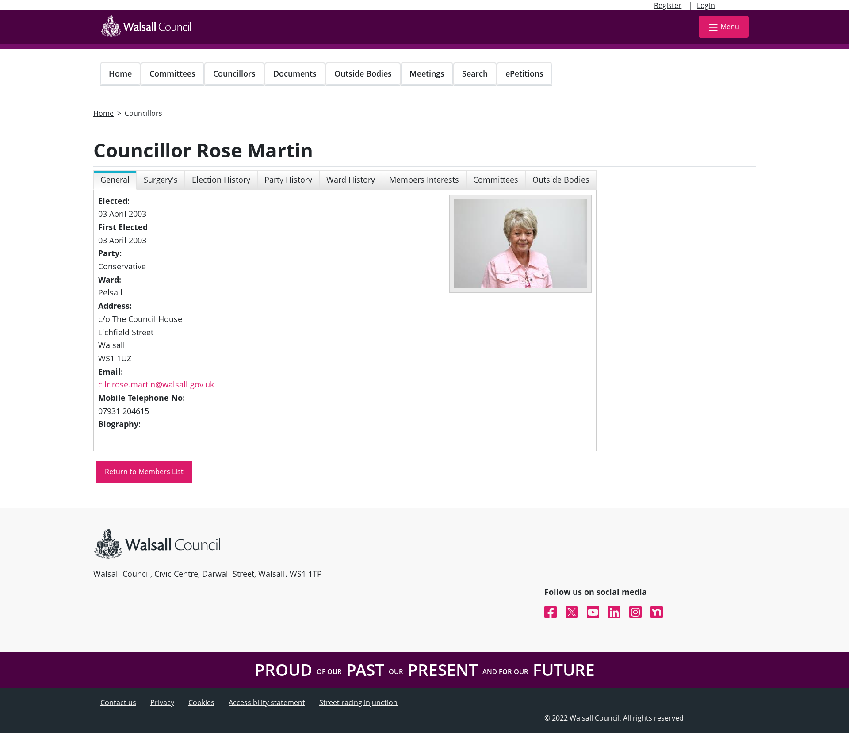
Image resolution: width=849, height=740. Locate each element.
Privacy (162, 702)
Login (706, 5)
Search (475, 73)
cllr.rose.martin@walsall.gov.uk (156, 384)
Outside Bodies (363, 73)
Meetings (426, 73)
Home (120, 73)
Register (667, 5)
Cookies (201, 702)
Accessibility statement (267, 702)
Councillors (234, 73)
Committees (172, 73)
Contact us (118, 702)
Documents (295, 73)
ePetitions (524, 73)
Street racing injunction (358, 702)
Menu (729, 26)
